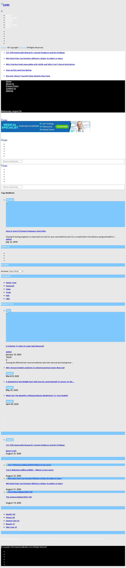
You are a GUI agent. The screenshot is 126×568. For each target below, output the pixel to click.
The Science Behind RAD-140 (19, 497)
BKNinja (22, 47)
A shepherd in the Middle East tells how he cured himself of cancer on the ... (40, 381)
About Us (10, 84)
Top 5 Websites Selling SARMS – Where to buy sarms (30, 470)
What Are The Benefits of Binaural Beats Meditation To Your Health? (37, 395)
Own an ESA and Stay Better (19, 70)
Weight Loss (11, 25)
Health (9, 22)
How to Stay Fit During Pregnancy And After (26, 231)
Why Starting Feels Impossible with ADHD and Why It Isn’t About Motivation (40, 64)
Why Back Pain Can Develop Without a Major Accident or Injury (34, 58)
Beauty (9, 15)
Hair (8, 310)
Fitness (9, 20)
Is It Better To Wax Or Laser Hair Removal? (25, 346)
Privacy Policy (12, 86)
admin (9, 239)
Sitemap (9, 91)
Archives (4, 271)
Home (8, 81)
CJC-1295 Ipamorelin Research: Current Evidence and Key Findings (35, 52)
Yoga (8, 27)
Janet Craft (11, 450)
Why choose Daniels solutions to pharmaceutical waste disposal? (35, 367)
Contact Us (11, 88)
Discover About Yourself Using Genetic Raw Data (28, 76)
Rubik (3, 47)
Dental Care (11, 18)
